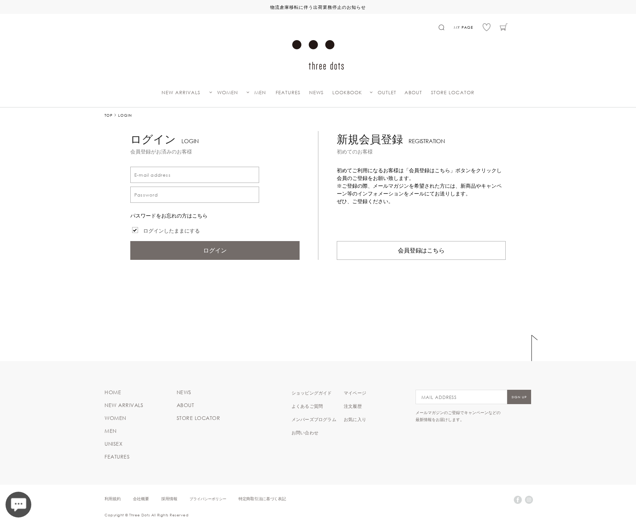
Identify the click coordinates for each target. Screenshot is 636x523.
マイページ (355, 392)
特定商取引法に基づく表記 (262, 498)
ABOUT (413, 92)
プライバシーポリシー (208, 498)
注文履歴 (353, 406)
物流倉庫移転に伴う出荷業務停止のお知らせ (318, 7)
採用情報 (169, 498)
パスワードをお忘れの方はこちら (169, 215)
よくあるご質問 (307, 406)
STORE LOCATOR (452, 92)
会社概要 (141, 498)
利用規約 (113, 498)
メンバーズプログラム (314, 419)
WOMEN (227, 92)
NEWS (316, 92)
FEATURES (288, 92)
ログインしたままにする (171, 230)
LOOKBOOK (347, 92)
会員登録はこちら (421, 250)
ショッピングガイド (312, 392)
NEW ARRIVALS (181, 92)
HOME (113, 392)
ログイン (215, 250)
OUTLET (387, 92)
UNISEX (114, 444)
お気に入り (355, 419)
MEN (260, 92)
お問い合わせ (305, 432)
